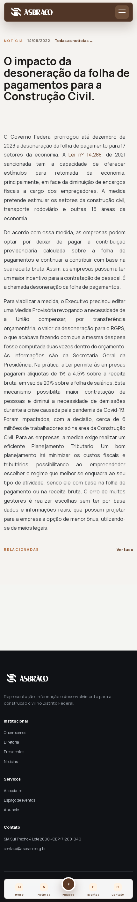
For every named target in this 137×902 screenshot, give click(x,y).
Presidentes (14, 751)
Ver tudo (125, 549)
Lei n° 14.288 (85, 154)
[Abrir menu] (122, 12)
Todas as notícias (73, 40)
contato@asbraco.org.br (25, 848)
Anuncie (11, 809)
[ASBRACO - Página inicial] (31, 12)
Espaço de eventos (19, 800)
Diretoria (11, 742)
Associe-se (13, 790)
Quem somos (15, 732)
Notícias (11, 761)
